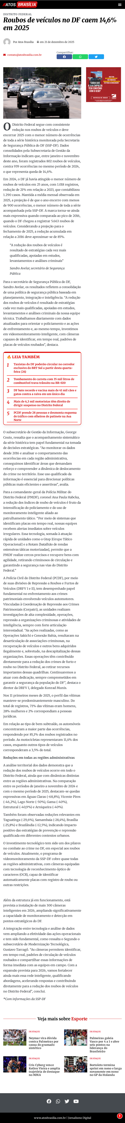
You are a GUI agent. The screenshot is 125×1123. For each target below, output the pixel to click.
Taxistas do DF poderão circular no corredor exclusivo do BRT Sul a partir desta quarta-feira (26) (44, 367)
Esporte (79, 1018)
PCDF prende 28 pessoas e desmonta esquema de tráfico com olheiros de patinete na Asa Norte (45, 416)
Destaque (34, 1031)
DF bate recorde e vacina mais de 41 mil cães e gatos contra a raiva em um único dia (45, 392)
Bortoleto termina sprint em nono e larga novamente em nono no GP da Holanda (106, 1070)
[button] (120, 4)
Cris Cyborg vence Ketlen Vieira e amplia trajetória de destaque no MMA (44, 1070)
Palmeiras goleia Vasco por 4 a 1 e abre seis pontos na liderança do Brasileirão (104, 1044)
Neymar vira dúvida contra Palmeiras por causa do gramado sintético (44, 1043)
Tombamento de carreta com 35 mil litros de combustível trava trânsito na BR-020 (44, 381)
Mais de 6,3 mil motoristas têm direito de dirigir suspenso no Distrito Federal (42, 403)
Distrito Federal (17, 14)
